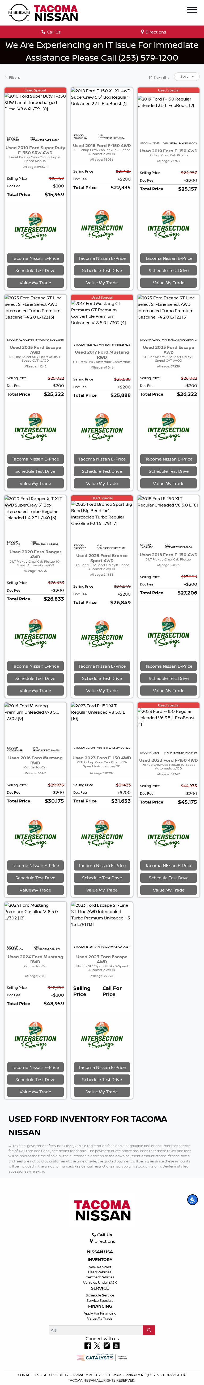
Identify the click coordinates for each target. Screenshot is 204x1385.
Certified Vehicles (100, 1277)
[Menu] (192, 11)
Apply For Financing (100, 1313)
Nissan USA (100, 1252)
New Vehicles (100, 1267)
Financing (100, 1306)
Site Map (113, 1375)
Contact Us (29, 1375)
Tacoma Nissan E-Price (35, 258)
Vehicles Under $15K (100, 1282)
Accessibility (56, 1375)
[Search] (149, 1330)
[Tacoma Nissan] (43, 12)
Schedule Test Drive (35, 270)
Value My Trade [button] (35, 283)
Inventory (100, 1259)
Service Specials (100, 1300)
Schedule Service (100, 1295)
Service (100, 1288)
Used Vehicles (100, 1272)
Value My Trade (100, 1318)
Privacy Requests (143, 1375)
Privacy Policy (87, 1375)
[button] (192, 1199)
